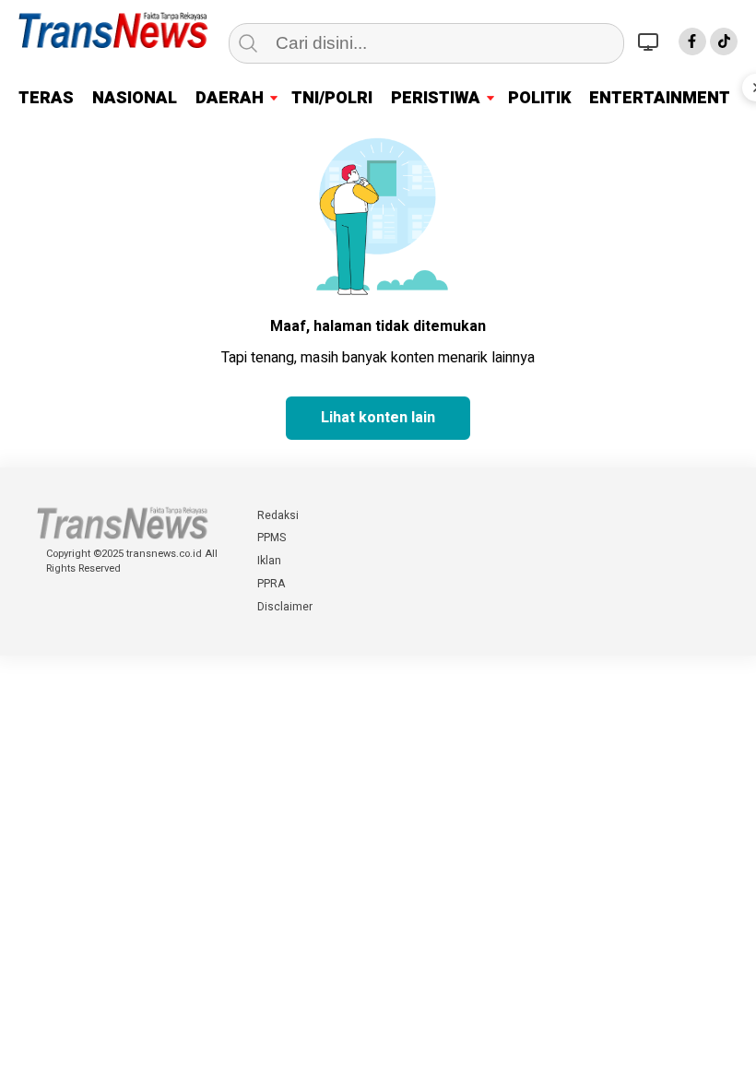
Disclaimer (285, 606)
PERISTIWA (435, 98)
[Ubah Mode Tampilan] (651, 41)
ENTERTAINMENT (659, 98)
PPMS (271, 537)
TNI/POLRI (331, 98)
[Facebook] (692, 41)
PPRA (271, 583)
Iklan (269, 560)
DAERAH (229, 98)
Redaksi (278, 515)
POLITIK (539, 98)
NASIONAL (134, 98)
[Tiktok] (724, 41)
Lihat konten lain (378, 418)
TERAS (46, 98)
